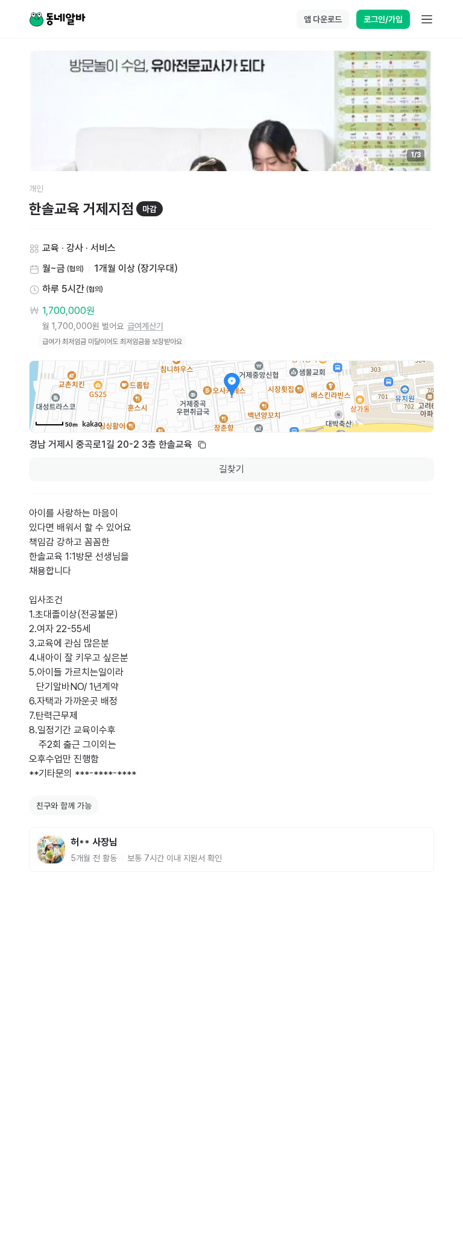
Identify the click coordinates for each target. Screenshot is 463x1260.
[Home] (57, 19)
